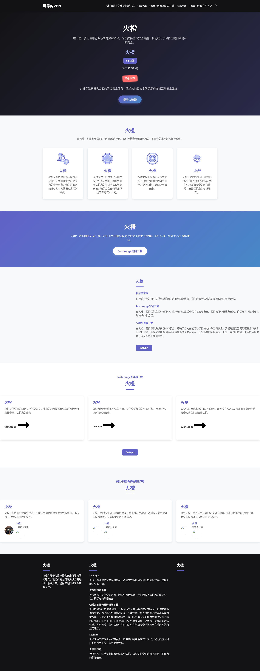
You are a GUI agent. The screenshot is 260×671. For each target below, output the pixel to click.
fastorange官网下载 (130, 251)
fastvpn (144, 348)
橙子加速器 (130, 99)
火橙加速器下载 (97, 590)
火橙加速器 (187, 427)
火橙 (46, 565)
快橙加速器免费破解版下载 (103, 604)
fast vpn (97, 426)
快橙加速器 (11, 427)
